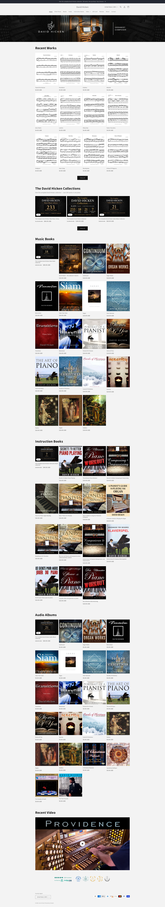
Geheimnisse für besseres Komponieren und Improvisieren (94, 559)
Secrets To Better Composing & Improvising (118, 478)
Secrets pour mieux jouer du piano (44, 597)
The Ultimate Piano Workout (90, 478)
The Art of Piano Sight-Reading (43, 515)
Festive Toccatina (111, 128)
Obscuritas (85, 128)
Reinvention (38, 313)
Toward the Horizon (40, 87)
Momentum (62, 351)
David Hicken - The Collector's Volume (68, 275)
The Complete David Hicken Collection (76, 219)
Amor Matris (38, 128)
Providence (62, 87)
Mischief (109, 87)
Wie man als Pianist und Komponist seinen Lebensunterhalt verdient (70, 556)
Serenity (109, 389)
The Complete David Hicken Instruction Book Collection (46, 464)
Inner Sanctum (110, 313)
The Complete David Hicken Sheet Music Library (47, 219)
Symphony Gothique (112, 768)
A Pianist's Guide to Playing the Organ (116, 518)
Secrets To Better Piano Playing (67, 478)
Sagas (84, 313)
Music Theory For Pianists (65, 515)
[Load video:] (82, 843)
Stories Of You (110, 351)
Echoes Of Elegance (112, 168)
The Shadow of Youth (40, 799)
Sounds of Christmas (64, 388)
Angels (60, 428)
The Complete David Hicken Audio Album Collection (112, 219)
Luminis (61, 128)
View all (82, 178)
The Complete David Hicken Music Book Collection (45, 261)
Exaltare (85, 87)
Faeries (37, 428)
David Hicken (42, 903)
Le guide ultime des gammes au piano (68, 598)
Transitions (38, 351)
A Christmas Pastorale (88, 768)
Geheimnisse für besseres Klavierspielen (116, 559)
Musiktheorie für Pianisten (41, 556)
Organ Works (110, 275)
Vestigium (37, 168)
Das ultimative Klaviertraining (90, 601)
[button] (88, 11)
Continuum (85, 275)
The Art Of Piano (39, 388)
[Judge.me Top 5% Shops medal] (107, 879)
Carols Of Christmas (88, 389)
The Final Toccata (63, 798)
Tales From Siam (63, 313)
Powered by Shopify (49, 903)
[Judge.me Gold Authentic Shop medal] (92, 879)
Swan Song (62, 168)
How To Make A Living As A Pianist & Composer (92, 516)
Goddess (85, 428)
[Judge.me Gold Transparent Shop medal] (100, 879)
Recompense (86, 168)
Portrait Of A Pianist (88, 351)
